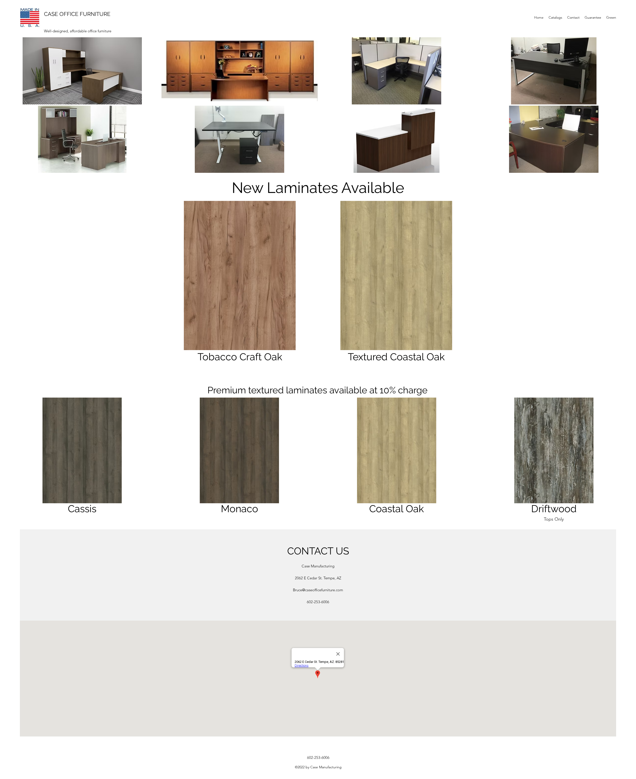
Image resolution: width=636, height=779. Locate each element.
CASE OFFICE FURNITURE (77, 14)
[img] (82, 460)
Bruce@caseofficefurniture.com (318, 590)
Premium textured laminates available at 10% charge (317, 390)
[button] (82, 70)
